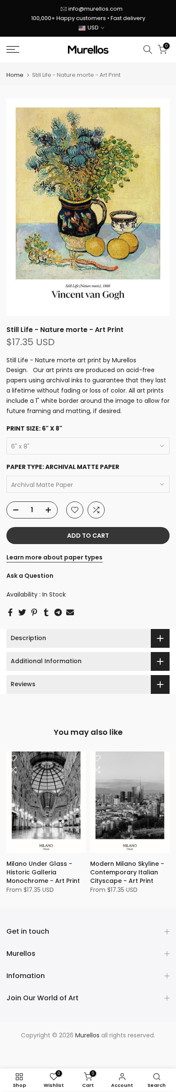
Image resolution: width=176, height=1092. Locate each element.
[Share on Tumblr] (46, 612)
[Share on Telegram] (58, 612)
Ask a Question (29, 575)
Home (14, 75)
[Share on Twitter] (22, 612)
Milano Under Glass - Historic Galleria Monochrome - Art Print (43, 872)
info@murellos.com (95, 9)
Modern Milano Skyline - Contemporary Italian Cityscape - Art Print (127, 872)
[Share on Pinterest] (34, 612)
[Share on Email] (70, 612)
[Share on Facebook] (10, 612)
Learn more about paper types (54, 557)
